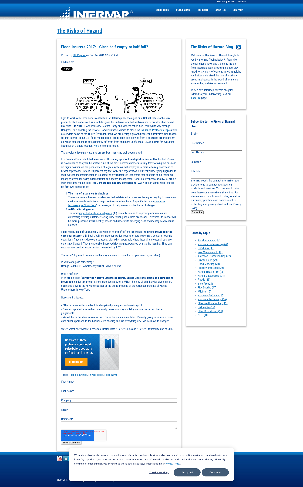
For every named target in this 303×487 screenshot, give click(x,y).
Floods (204, 279)
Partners (231, 1)
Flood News (110, 374)
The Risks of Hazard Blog (212, 46)
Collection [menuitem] (162, 10)
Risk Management (210, 252)
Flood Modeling (209, 264)
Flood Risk (206, 248)
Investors (221, 1)
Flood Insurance (78, 374)
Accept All (187, 472)
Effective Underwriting (212, 303)
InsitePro (196, 98)
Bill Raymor (79, 55)
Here (96, 145)
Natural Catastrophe (211, 275)
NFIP (203, 315)
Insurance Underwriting (213, 244)
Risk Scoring (207, 287)
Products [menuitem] (202, 10)
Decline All (215, 472)
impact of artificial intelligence (95, 213)
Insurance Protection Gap (155, 130)
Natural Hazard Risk (211, 272)
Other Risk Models (210, 311)
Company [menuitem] (238, 10)
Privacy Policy (172, 463)
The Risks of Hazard (79, 30)
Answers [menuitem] (221, 10)
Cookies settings (159, 472)
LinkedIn (77, 62)
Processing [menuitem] (183, 10)
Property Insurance (211, 268)
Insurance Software (211, 295)
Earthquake (206, 307)
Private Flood (95, 374)
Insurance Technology (212, 299)
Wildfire (204, 291)
